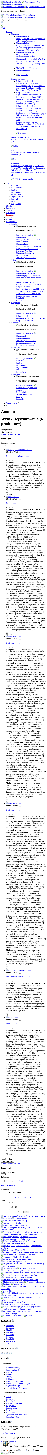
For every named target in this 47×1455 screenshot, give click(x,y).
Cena (3, 1200)
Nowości (9, 1337)
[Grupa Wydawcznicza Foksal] (18, 16)
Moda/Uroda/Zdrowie (25, 170)
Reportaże (22, 50)
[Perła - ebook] (12, 497)
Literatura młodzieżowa (25, 273)
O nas (8, 1397)
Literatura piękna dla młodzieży (30, 59)
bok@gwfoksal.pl (8, 1433)
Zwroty (9, 1377)
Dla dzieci (17, 152)
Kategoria (5, 1190)
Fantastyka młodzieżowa (27, 61)
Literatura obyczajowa (25, 253)
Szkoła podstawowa (21, 139)
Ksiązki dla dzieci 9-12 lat (26, 296)
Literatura (10, 1328)
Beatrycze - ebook (13, 643)
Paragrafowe (21, 372)
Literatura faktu (22, 244)
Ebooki (9, 1330)
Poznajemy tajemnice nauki (27, 289)
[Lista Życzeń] (2, 25)
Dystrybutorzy (11, 1410)
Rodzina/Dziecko (19, 172)
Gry (7, 1344)
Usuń (21, 1181)
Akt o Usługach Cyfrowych (17, 1388)
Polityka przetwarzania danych (18, 1383)
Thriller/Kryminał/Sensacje (26, 258)
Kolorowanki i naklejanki (28, 97)
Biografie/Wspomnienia (27, 45)
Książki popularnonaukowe (32, 48)
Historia (38, 246)
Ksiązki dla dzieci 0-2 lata (30, 290)
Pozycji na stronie (8, 443)
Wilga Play (20, 318)
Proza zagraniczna (34, 239)
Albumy (19, 300)
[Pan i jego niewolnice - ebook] (19, 450)
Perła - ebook (11, 503)
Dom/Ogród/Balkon (23, 168)
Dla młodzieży (31, 152)
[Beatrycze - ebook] (14, 636)
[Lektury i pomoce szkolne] (15, 146)
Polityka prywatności (14, 1381)
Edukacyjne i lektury (26, 124)
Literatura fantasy (23, 338)
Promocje (10, 1326)
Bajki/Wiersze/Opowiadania (29, 83)
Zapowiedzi (10, 1341)
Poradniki (20, 298)
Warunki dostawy (13, 1368)
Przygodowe (21, 365)
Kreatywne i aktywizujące (27, 101)
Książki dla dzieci (23, 287)
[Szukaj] (26, 20)
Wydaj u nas (11, 1406)
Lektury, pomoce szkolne (26, 282)
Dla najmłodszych (25, 86)
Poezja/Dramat (28, 41)
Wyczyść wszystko (8, 1185)
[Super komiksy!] (15, 159)
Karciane (19, 361)
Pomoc (9, 1374)
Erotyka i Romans (24, 54)
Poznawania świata (30, 126)
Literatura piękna (22, 237)
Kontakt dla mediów (14, 1403)
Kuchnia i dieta (22, 392)
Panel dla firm (11, 1401)
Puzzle (31, 104)
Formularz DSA (12, 1417)
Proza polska (23, 39)
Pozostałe (33, 50)
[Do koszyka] (7, 492)
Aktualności (11, 1412)
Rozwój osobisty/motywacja (24, 166)
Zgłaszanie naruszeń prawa (16, 1415)
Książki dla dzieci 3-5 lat (35, 318)
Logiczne (19, 363)
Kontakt (9, 1372)
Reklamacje (10, 1379)
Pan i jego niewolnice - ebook (18, 456)
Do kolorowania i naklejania (30, 109)
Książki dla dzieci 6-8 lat (31, 294)
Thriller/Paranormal (25, 63)
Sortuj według (6, 430)
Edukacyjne (35, 88)
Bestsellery (10, 1332)
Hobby (32, 172)
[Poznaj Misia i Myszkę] (21, 133)
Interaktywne (23, 90)
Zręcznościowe (22, 367)
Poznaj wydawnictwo (25, 235)
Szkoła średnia (38, 284)
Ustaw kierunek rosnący (10, 434)
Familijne (19, 370)
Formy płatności (12, 1370)
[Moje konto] (2, 22)
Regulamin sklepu (13, 1386)
